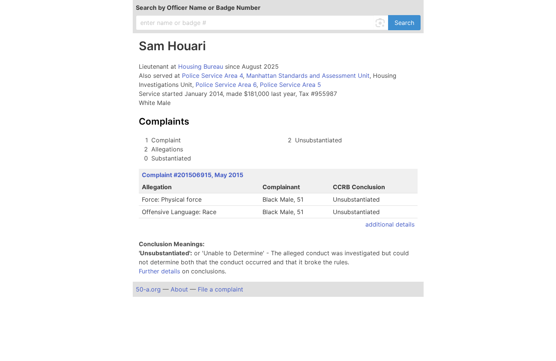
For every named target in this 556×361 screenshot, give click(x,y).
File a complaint (220, 289)
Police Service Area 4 (212, 75)
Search (404, 22)
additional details (390, 224)
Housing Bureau (200, 66)
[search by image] (381, 22)
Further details (159, 271)
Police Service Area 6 (226, 84)
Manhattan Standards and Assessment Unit (308, 75)
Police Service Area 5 (290, 84)
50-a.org (148, 289)
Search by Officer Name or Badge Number (198, 7)
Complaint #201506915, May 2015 (192, 175)
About (179, 289)
